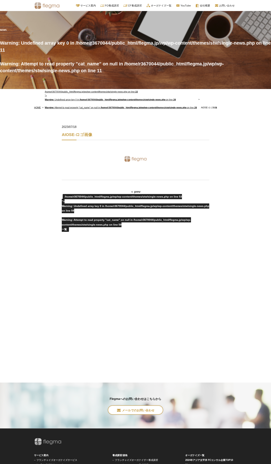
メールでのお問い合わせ (138, 410)
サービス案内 (41, 455)
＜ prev (135, 191)
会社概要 (205, 5)
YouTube (185, 5)
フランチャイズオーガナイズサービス (57, 460)
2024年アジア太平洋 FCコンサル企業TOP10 (209, 460)
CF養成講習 (135, 5)
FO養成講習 (112, 5)
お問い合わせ (227, 5)
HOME (37, 107)
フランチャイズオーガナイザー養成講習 (136, 460)
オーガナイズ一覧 (161, 5)
